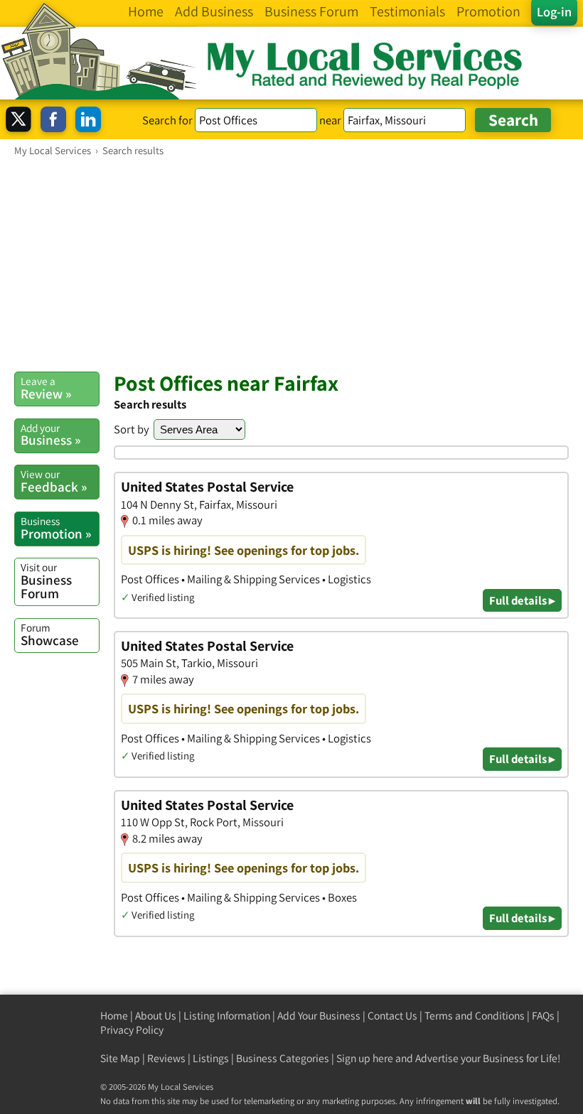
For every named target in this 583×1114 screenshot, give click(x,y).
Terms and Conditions (474, 1015)
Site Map (120, 1058)
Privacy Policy (132, 1030)
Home (114, 1015)
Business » (50, 435)
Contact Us (392, 1015)
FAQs (543, 1015)
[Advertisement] (291, 263)
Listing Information (226, 1015)
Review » (46, 388)
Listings (211, 1058)
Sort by (131, 429)
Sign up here (364, 1058)
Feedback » (54, 481)
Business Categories (282, 1058)
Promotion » (56, 528)
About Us (155, 1015)
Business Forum (46, 581)
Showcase (50, 634)
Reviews (166, 1058)
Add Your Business (318, 1015)
